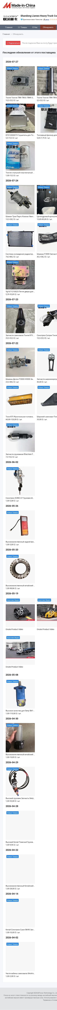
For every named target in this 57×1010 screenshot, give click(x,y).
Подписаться (14, 43)
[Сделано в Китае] (19, 5)
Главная (8, 27)
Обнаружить (48, 27)
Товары (24, 27)
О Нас (35, 27)
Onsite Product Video (14, 629)
